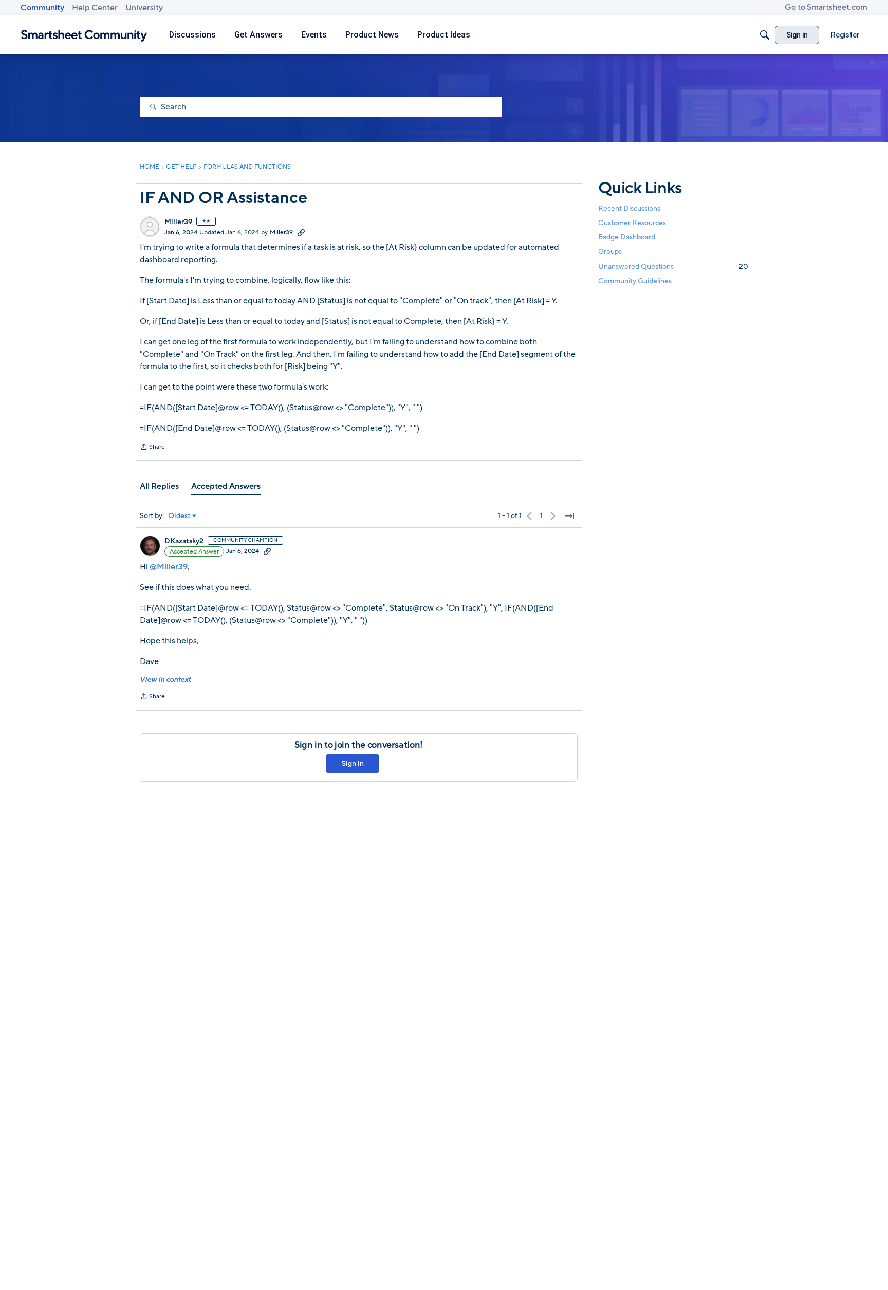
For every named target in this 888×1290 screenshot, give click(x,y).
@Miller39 (169, 567)
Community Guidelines (635, 281)
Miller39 (178, 222)
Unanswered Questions (673, 266)
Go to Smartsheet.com (826, 7)
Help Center (95, 7)
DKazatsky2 (183, 541)
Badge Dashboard (626, 237)
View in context (165, 680)
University (144, 7)
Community (42, 7)
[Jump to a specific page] (569, 516)
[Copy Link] (301, 232)
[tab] (159, 486)
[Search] (764, 35)
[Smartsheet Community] (84, 35)
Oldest (179, 516)
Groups (610, 252)
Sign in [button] (353, 763)
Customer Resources (632, 223)
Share (152, 448)
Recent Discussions (629, 208)
